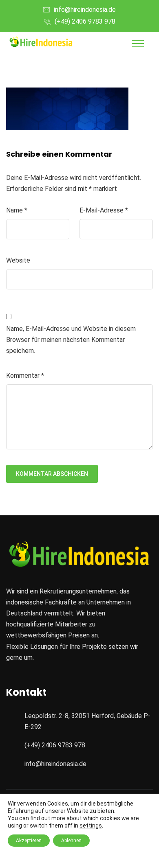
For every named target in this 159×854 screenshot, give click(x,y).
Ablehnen (71, 840)
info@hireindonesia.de (85, 9)
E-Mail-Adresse (104, 210)
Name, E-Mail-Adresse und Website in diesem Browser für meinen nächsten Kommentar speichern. (71, 340)
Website (18, 260)
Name (16, 210)
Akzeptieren (29, 840)
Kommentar (25, 375)
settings (91, 825)
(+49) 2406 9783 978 (85, 21)
